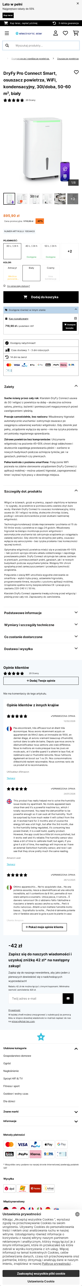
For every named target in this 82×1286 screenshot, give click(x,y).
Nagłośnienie (11, 1070)
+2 (69, 251)
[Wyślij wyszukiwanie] (7, 45)
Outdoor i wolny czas (15, 1093)
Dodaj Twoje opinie (42, 680)
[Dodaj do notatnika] (76, 72)
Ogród (7, 1063)
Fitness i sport (11, 1086)
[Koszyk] (76, 33)
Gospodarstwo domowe (17, 1055)
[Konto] (55, 33)
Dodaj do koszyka (44, 297)
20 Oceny (31, 100)
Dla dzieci (9, 1101)
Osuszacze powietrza (68, 58)
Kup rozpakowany (18, 318)
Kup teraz (8, 15)
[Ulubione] (65, 33)
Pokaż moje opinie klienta (45, 927)
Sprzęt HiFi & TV (13, 1078)
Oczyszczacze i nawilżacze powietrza (30, 58)
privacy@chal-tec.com (23, 1021)
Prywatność (14, 1010)
